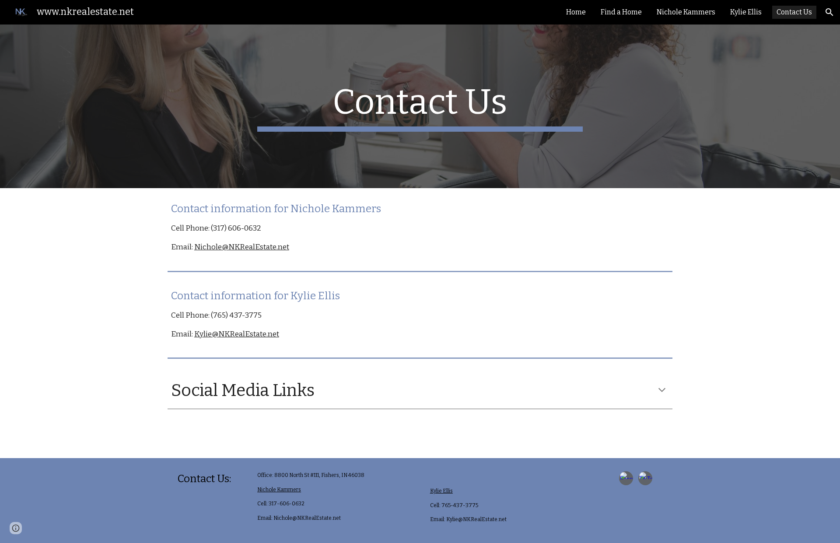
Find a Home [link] (621, 12)
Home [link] (576, 12)
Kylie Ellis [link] (746, 12)
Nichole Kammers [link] (686, 12)
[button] (829, 12)
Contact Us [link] (794, 12)
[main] (420, 106)
